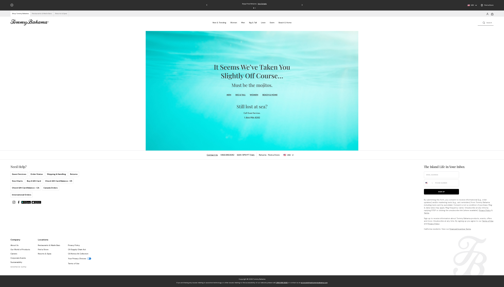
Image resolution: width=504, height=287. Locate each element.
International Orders (21, 195)
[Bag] (492, 13)
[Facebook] (19, 202)
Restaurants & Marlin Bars (49, 245)
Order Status (36, 174)
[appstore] (36, 202)
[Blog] (18, 266)
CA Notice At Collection (78, 253)
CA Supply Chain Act (77, 249)
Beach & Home (285, 22)
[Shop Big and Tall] (241, 95)
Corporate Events (18, 258)
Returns (74, 174)
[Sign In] (487, 13)
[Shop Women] (254, 95)
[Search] (486, 22)
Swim (272, 22)
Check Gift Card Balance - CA (25, 188)
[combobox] (429, 183)
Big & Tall (253, 22)
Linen (263, 22)
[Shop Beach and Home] (270, 95)
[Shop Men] (229, 95)
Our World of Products (20, 249)
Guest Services (19, 174)
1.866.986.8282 (282, 283)
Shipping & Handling (56, 174)
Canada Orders (50, 188)
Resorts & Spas (44, 253)
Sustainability (16, 262)
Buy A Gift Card (34, 181)
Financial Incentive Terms (460, 229)
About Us (14, 245)
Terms (426, 213)
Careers (13, 253)
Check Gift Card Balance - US (58, 181)
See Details (262, 4)
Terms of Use (487, 221)
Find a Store (43, 249)
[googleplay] (26, 202)
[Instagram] (14, 202)
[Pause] (11, 5)
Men (243, 22)
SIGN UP (441, 192)
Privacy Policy (485, 210)
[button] (206, 5)
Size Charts (17, 181)
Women (233, 22)
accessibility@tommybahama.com (314, 283)
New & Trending (219, 22)
